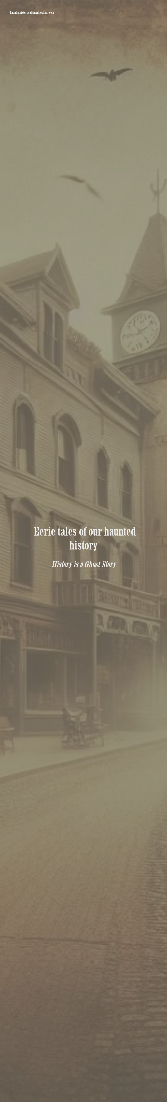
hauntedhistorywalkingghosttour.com (32, 12)
